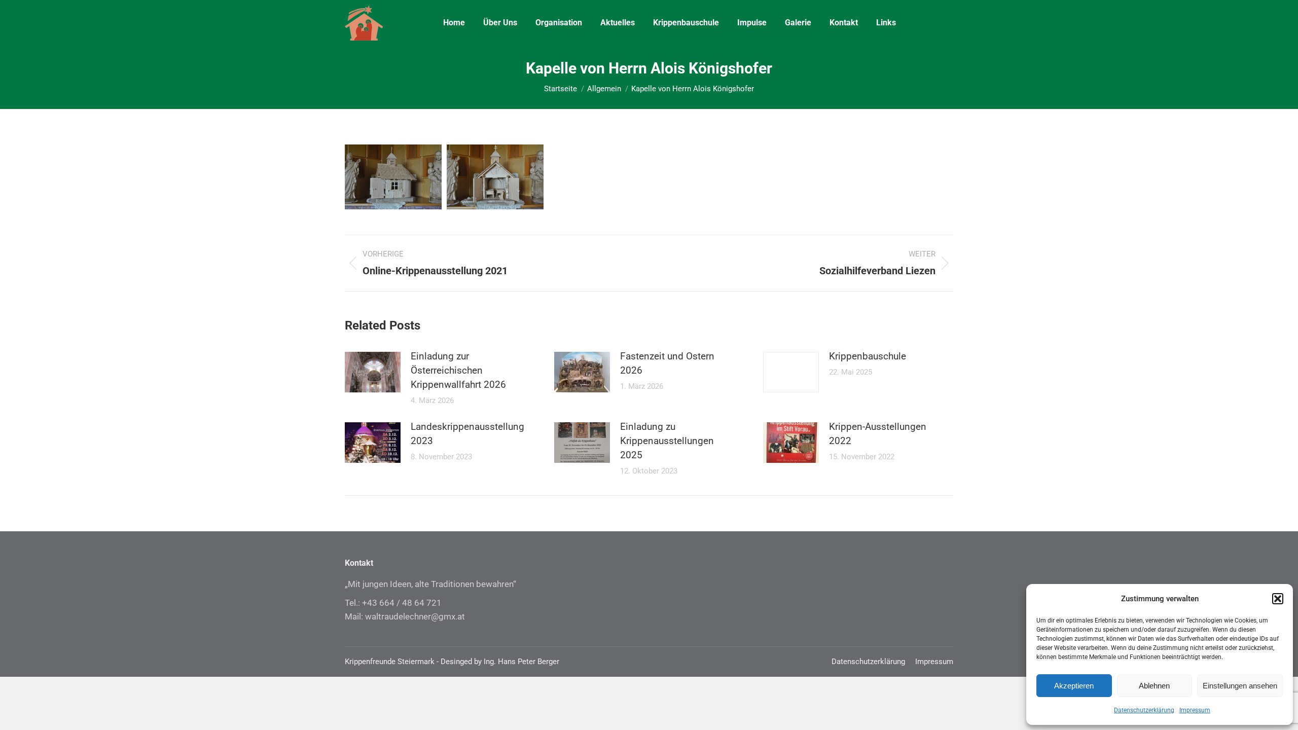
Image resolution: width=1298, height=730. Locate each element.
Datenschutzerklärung (1144, 710)
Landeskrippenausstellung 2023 (467, 434)
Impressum (1194, 710)
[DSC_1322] (495, 176)
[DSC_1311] (393, 176)
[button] (1278, 599)
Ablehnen (1154, 685)
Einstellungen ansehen (1240, 685)
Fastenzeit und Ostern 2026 (667, 363)
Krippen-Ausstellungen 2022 (877, 434)
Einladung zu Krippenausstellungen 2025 (667, 441)
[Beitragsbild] (373, 372)
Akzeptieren (1074, 685)
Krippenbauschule (867, 356)
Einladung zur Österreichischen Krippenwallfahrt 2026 (458, 370)
